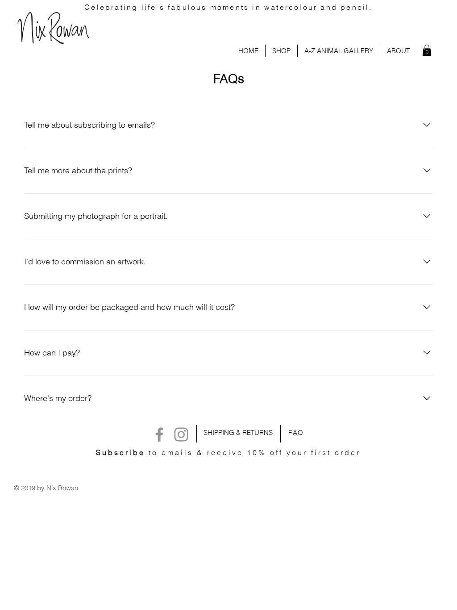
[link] (427, 50)
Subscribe (120, 452)
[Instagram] (181, 434)
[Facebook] (159, 434)
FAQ (296, 432)
